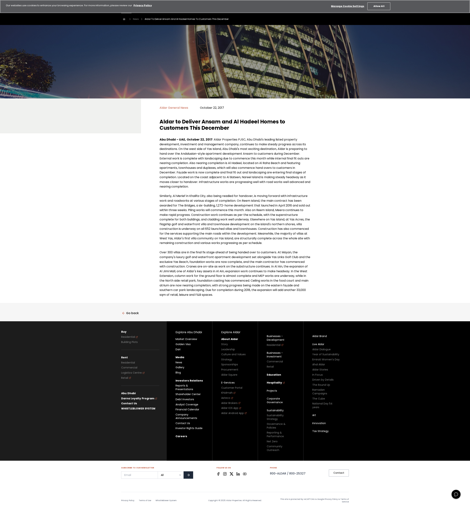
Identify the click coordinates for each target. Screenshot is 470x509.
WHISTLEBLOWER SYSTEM (138, 408)
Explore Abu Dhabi (189, 332)
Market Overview (186, 339)
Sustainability (275, 410)
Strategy (226, 359)
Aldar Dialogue (321, 349)
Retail (124, 378)
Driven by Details (323, 380)
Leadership (228, 349)
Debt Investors (185, 399)
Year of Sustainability (325, 354)
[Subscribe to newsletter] (188, 475)
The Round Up (321, 385)
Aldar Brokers (229, 403)
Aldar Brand (319, 336)
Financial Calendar (187, 409)
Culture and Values (233, 354)
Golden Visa (183, 344)
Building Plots (129, 342)
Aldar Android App (232, 413)
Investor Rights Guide (189, 428)
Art (314, 415)
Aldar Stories (320, 369)
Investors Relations (189, 380)
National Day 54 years (322, 405)
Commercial (129, 367)
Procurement (229, 369)
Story (224, 344)
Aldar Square (229, 375)
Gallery (180, 367)
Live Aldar (318, 344)
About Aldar (229, 339)
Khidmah (227, 393)
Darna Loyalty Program (137, 398)
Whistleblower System (166, 500)
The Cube (318, 398)
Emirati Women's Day (326, 359)
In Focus (317, 375)
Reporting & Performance (275, 434)
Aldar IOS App (229, 408)
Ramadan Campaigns (319, 391)
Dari (178, 349)
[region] (235, 6)
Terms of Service (344, 500)
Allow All (378, 6)
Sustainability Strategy (275, 417)
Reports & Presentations (184, 387)
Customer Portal (231, 388)
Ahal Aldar (318, 364)
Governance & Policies (276, 425)
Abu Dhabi (128, 393)
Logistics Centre (131, 373)
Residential (128, 337)
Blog (178, 372)
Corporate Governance (275, 400)
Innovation (319, 423)
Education (274, 375)
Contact (338, 473)
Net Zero (272, 441)
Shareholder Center (188, 394)
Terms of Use (145, 500)
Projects (272, 391)
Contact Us (129, 403)
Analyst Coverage (187, 404)
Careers (181, 436)
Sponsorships (229, 364)
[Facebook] (218, 474)
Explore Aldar (231, 332)
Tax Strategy (320, 431)
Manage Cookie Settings (347, 6)
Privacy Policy (127, 500)
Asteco (225, 398)
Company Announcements (186, 416)
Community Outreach (274, 448)
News (136, 19)
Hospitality (274, 382)
